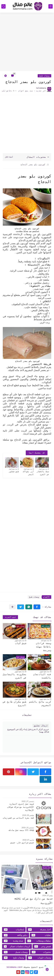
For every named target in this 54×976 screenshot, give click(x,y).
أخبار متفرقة (40, 929)
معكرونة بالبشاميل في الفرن (14, 676)
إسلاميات (14, 929)
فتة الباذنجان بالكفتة (42, 676)
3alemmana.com (13, 967)
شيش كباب (20, 643)
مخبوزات (42, 952)
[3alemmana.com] (27, 6)
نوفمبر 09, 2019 (28, 815)
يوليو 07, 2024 (47, 895)
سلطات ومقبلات (39, 941)
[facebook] (45, 771)
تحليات (41, 935)
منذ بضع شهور (19, 640)
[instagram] (21, 771)
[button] (37, 606)
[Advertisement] (27, 42)
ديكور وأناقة (16, 935)
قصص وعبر (43, 946)
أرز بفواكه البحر (28, 472)
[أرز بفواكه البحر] (27, 462)
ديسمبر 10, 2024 (28, 828)
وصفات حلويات (40, 957)
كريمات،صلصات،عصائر (17, 946)
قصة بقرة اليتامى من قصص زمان (18, 818)
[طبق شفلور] (12, 462)
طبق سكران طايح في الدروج (14, 703)
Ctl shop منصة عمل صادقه (21, 830)
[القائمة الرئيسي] (50, 6)
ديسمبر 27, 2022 (28, 801)
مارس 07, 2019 (28, 840)
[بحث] (3, 6)
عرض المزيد (10, 617)
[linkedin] (45, 779)
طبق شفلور (14, 471)
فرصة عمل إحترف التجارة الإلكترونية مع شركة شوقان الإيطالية (20, 807)
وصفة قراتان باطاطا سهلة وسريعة (43, 647)
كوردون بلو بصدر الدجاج (32, 164)
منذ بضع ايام (45, 640)
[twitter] (33, 771)
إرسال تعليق (41, 725)
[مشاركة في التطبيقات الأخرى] (12, 606)
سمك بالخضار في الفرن (43, 472)
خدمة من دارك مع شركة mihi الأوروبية (34, 900)
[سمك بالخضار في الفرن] (42, 462)
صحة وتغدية (14, 941)
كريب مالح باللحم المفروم (40, 703)
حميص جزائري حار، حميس (22, 842)
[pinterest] (8, 771)
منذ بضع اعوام (43, 469)
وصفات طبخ (44, 76)
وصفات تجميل (16, 952)
